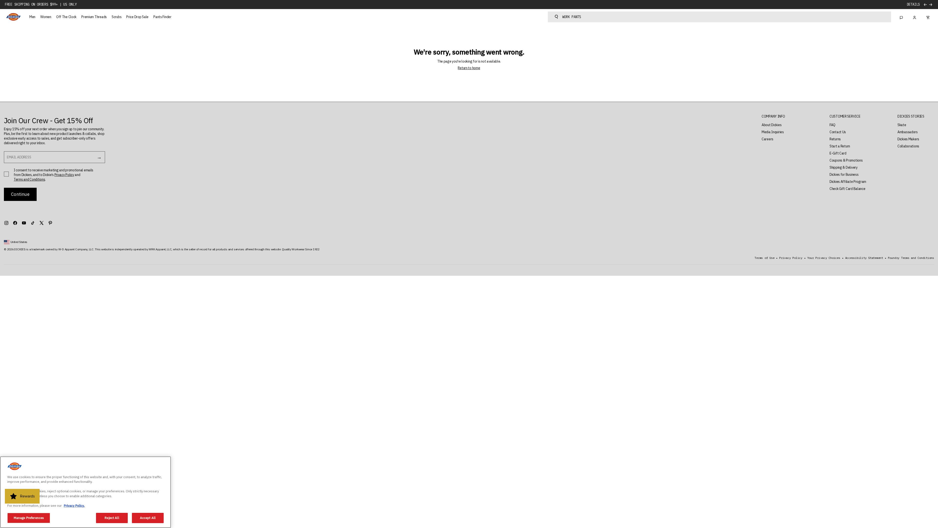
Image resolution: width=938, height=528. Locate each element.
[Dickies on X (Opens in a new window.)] (41, 222)
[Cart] (927, 16)
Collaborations (908, 146)
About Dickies (771, 125)
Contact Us (838, 132)
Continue (20, 194)
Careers (767, 139)
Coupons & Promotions (846, 160)
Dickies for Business (844, 174)
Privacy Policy (64, 175)
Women (45, 17)
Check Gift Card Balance (847, 189)
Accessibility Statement (864, 257)
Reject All (112, 518)
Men (32, 17)
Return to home (469, 68)
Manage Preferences (29, 518)
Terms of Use (764, 257)
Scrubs (116, 17)
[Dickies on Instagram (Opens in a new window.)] (6, 222)
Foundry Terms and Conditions (911, 257)
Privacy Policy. (74, 506)
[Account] (914, 16)
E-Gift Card (838, 153)
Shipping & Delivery (844, 167)
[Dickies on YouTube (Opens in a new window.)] (23, 222)
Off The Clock (66, 17)
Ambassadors (907, 132)
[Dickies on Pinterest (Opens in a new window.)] (50, 222)
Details (913, 4)
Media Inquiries (773, 132)
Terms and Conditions (29, 179)
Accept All (148, 518)
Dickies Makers (908, 139)
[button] (773, 116)
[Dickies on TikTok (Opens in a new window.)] (32, 222)
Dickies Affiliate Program (848, 181)
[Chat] (901, 16)
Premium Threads (94, 17)
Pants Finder (162, 17)
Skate (901, 125)
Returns (835, 139)
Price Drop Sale (137, 17)
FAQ (832, 125)
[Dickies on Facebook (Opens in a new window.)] (15, 222)
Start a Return (840, 146)
